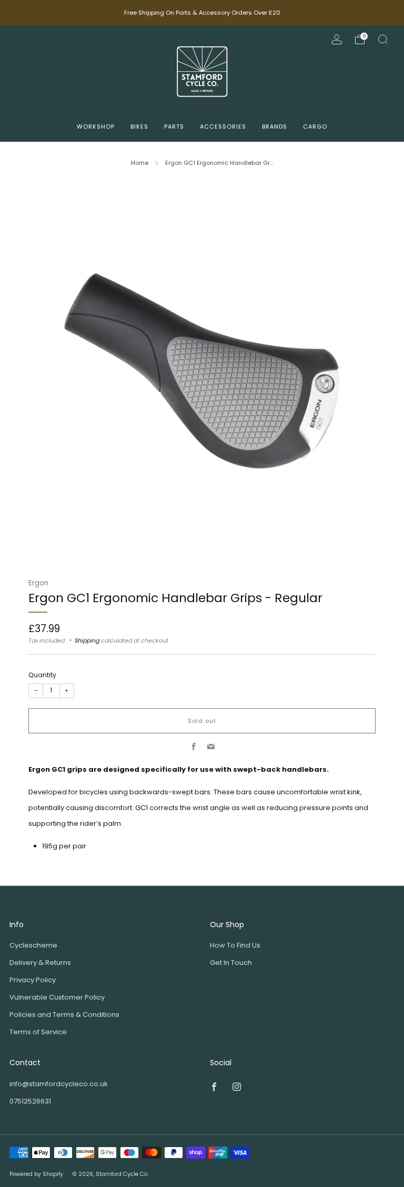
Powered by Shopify (36, 1174)
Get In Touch (231, 963)
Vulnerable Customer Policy (57, 997)
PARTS (174, 126)
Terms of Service (38, 1032)
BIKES (139, 126)
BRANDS (274, 126)
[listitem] (202, 12)
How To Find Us (235, 945)
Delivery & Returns (40, 963)
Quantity (42, 674)
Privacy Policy (32, 980)
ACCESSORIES (223, 126)
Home (139, 163)
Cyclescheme (33, 945)
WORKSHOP (96, 126)
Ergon (38, 583)
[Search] (383, 39)
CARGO (315, 126)
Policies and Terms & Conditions (64, 1015)
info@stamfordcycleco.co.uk (58, 1084)
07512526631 (30, 1101)
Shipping (87, 640)
